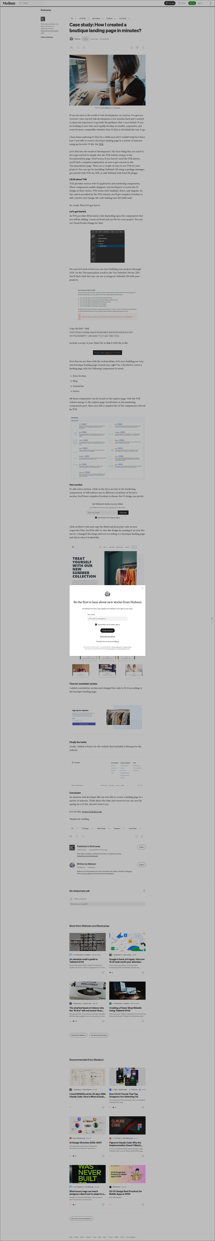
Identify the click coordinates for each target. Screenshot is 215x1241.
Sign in (116, 641)
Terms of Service (116, 647)
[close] (142, 588)
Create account (107, 631)
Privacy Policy (127, 647)
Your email (91, 614)
